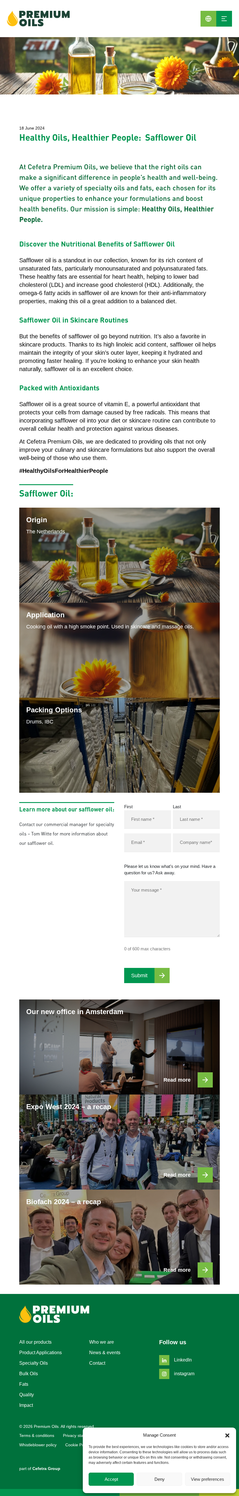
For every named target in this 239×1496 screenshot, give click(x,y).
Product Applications (40, 1352)
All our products (35, 1342)
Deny (159, 1479)
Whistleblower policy (38, 1444)
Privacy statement (79, 1435)
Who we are (101, 1342)
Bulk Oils (28, 1373)
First (128, 806)
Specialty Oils (33, 1363)
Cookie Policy (77, 1444)
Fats (23, 1384)
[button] (227, 1435)
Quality (26, 1394)
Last (177, 806)
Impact (26, 1405)
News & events (104, 1352)
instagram (183, 1373)
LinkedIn (182, 1359)
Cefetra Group (46, 1468)
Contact (97, 1363)
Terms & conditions (36, 1435)
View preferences (207, 1479)
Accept (111, 1479)
